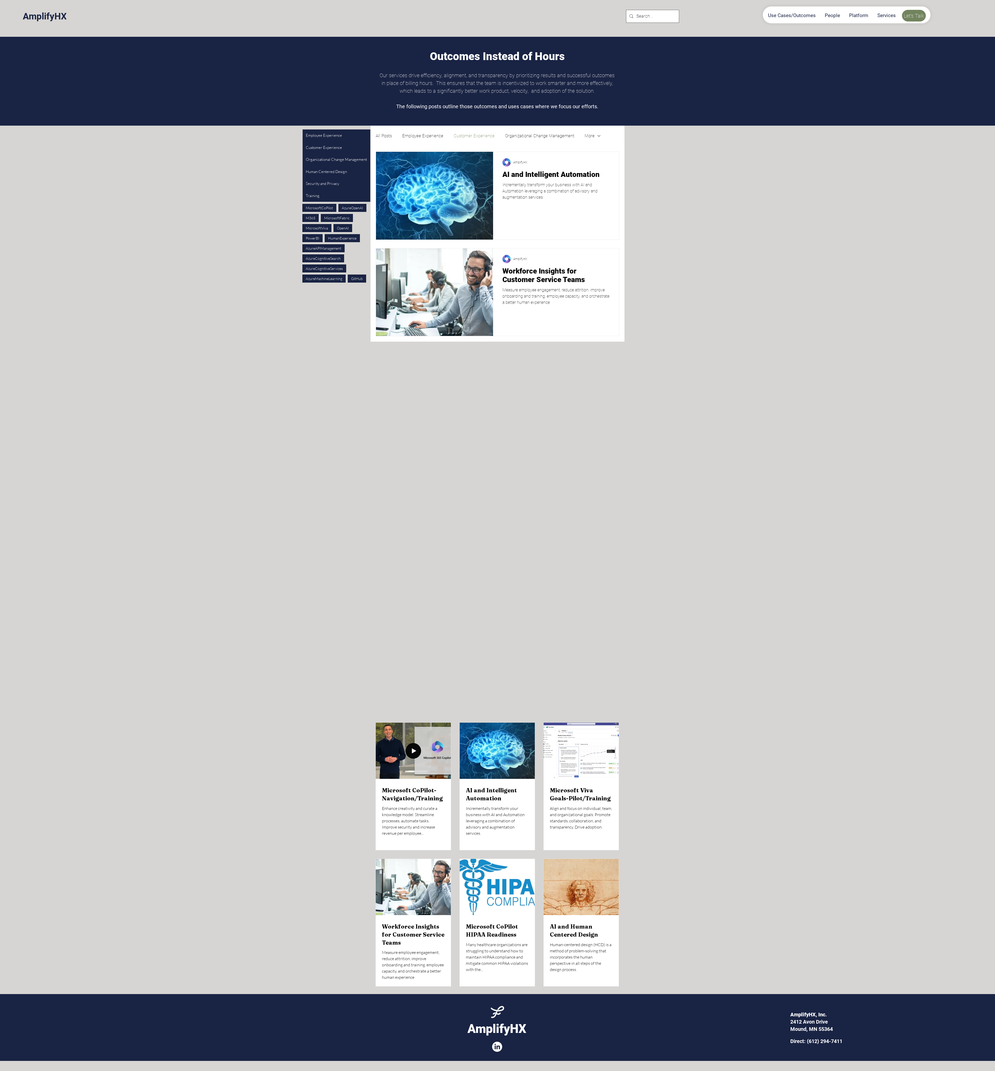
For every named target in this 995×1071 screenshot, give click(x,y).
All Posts (384, 135)
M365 (310, 218)
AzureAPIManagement (323, 248)
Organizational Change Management (539, 135)
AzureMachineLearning (324, 278)
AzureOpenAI (352, 208)
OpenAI (343, 228)
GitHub (357, 278)
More (590, 135)
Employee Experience (422, 135)
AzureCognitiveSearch (323, 258)
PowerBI (312, 238)
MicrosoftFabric (337, 218)
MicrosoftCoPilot (319, 208)
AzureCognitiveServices (324, 268)
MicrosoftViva (317, 228)
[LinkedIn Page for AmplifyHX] (497, 1047)
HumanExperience (342, 238)
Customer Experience (474, 135)
